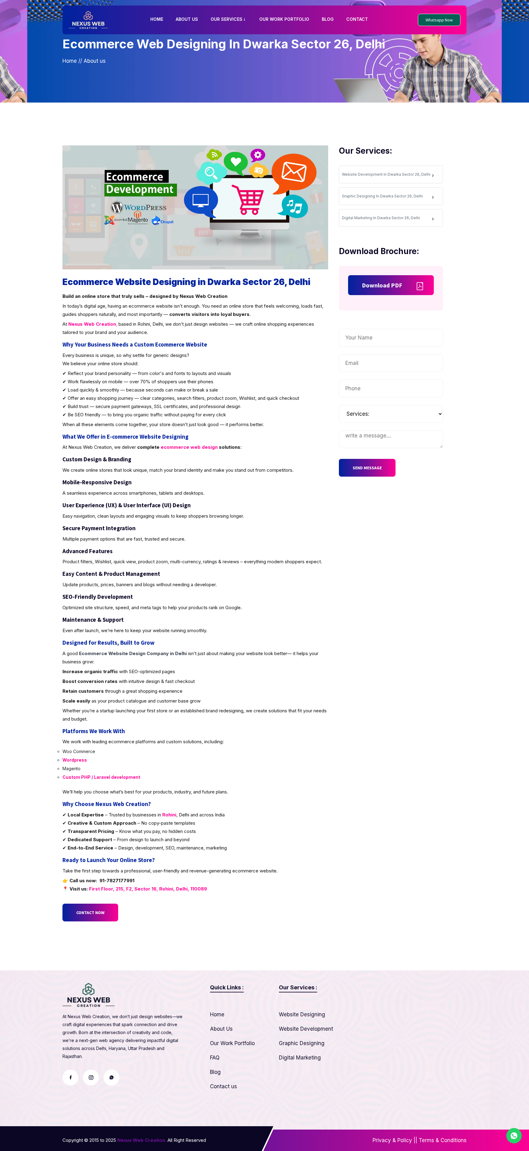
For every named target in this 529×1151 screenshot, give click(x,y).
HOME (156, 19)
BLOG (328, 19)
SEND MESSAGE (367, 468)
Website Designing (302, 1014)
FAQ (214, 1058)
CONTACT (357, 19)
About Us (221, 1029)
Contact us (223, 1086)
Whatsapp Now (439, 20)
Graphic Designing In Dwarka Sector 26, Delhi (382, 196)
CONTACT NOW (90, 912)
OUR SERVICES (226, 19)
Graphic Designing (302, 1043)
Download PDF (382, 285)
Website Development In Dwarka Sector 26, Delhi (386, 174)
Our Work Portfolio (232, 1043)
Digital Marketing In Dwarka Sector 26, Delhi (381, 218)
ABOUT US (187, 19)
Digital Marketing (300, 1058)
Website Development (306, 1029)
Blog (215, 1072)
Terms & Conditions (443, 1140)
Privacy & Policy (392, 1140)
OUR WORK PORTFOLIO (284, 19)
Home (69, 61)
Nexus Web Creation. (141, 1140)
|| (415, 1140)
